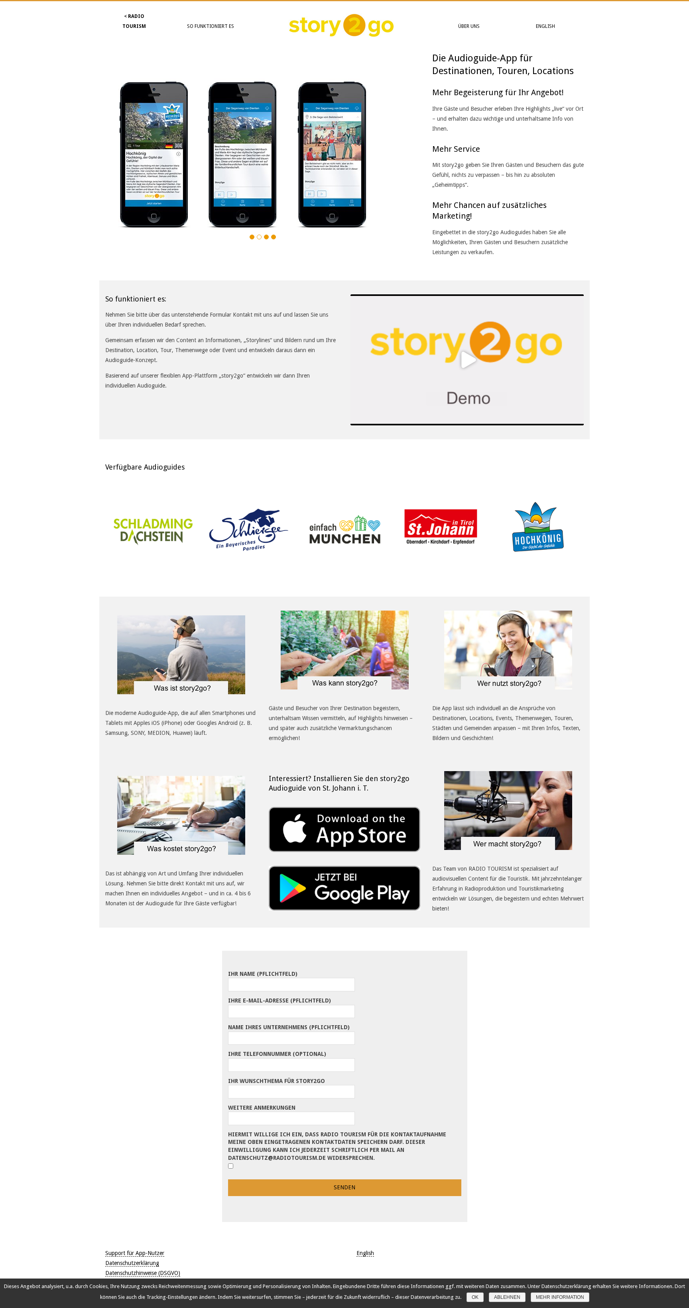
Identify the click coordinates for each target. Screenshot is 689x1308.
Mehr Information (560, 1297)
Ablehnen (507, 1297)
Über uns (469, 26)
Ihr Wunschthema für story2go (276, 1081)
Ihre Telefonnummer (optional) (277, 1054)
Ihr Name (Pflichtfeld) (262, 974)
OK (475, 1297)
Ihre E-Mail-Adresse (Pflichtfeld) (279, 1000)
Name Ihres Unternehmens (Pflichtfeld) (289, 1027)
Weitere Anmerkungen (261, 1107)
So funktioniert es (210, 26)
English (545, 26)
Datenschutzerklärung (132, 1263)
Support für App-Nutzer (134, 1253)
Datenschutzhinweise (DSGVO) (142, 1273)
